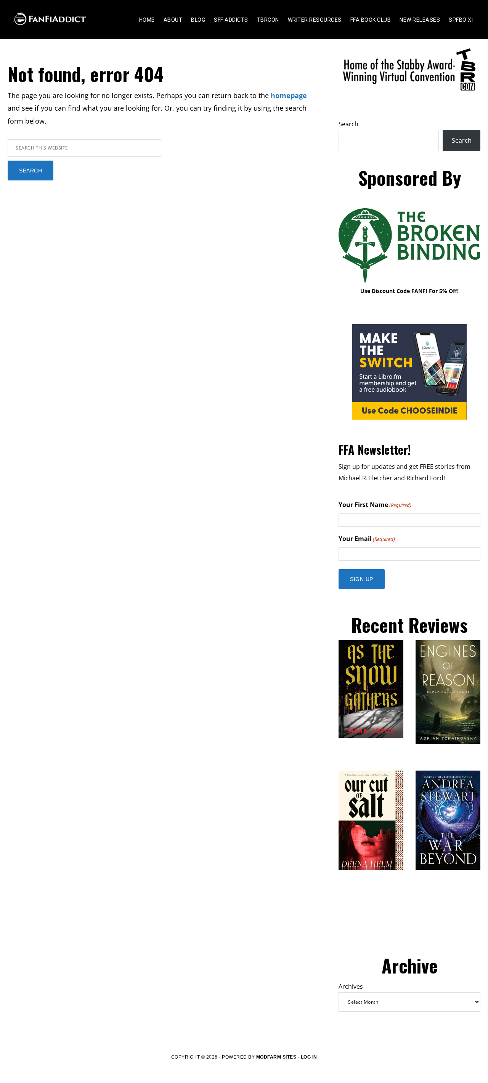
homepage (289, 95)
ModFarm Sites (276, 1057)
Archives (351, 986)
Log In (309, 1057)
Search (348, 124)
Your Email (367, 538)
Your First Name (375, 504)
